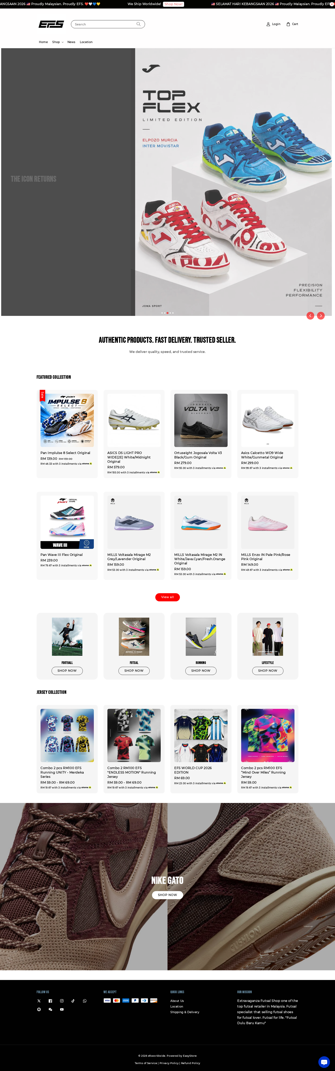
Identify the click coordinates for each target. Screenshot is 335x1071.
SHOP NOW (25, 195)
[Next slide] (321, 316)
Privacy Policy (169, 1063)
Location (86, 42)
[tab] (162, 313)
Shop (56, 42)
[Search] (138, 24)
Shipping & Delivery (184, 1012)
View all (167, 597)
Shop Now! (130, 4)
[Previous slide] (310, 316)
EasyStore (190, 1055)
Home (43, 42)
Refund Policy (190, 1063)
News (71, 42)
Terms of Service (146, 1063)
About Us (177, 1001)
